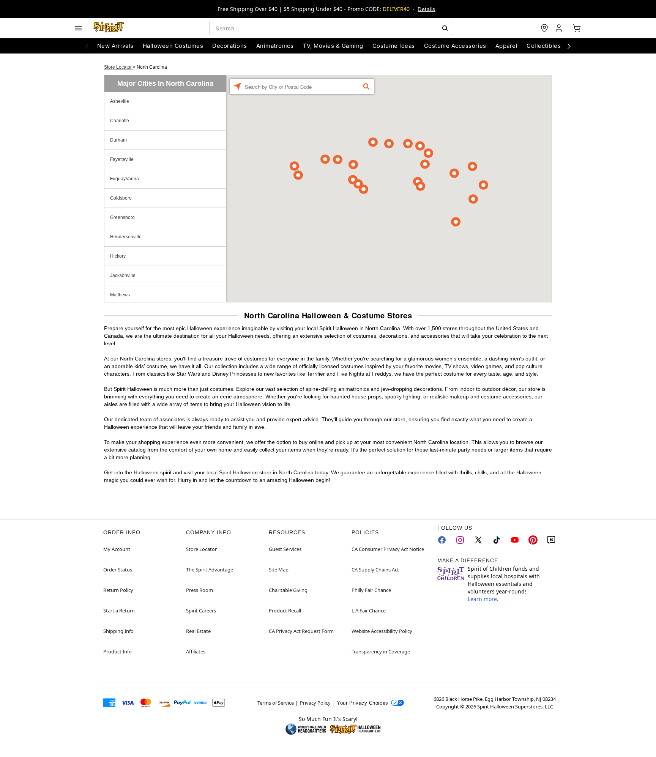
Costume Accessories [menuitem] (455, 45)
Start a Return (119, 610)
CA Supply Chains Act (375, 569)
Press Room (199, 590)
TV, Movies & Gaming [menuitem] (333, 45)
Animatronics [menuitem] (275, 45)
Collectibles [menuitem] (544, 45)
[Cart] (576, 28)
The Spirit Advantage (209, 569)
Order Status (117, 569)
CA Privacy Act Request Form (301, 631)
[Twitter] (478, 540)
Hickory (118, 256)
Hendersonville (126, 236)
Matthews (120, 294)
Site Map (279, 569)
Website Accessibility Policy (382, 631)
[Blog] (551, 540)
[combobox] (331, 28)
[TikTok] (496, 540)
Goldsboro (121, 198)
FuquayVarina (124, 178)
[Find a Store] (544, 28)
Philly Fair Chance (371, 590)
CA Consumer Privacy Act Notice (388, 549)
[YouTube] (514, 540)
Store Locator (118, 67)
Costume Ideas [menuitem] (393, 45)
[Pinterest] (533, 540)
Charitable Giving (288, 590)
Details (426, 9)
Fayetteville (122, 159)
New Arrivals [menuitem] (115, 45)
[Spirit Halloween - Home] (109, 28)
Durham (118, 140)
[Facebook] (441, 540)
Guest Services (285, 549)
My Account (116, 549)
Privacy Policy (315, 702)
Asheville (119, 101)
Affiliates (195, 651)
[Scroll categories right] (569, 46)
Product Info (117, 651)
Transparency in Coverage (381, 651)
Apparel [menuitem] (506, 45)
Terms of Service (275, 702)
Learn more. (483, 599)
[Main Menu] (78, 28)
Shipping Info (118, 631)
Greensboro (122, 217)
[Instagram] (460, 540)
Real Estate (198, 631)
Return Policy (118, 590)
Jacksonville (123, 275)
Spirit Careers (201, 610)
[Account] (559, 28)
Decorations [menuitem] (229, 45)
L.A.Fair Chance (369, 610)
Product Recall (285, 610)
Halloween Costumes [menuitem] (173, 45)
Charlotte (119, 120)
